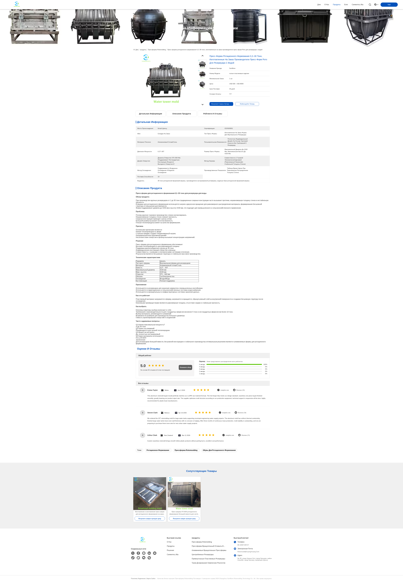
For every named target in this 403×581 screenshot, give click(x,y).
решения (170, 550)
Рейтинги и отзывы (212, 114)
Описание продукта (181, 114)
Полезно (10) (240, 390)
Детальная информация (150, 114)
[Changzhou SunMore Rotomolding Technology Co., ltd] (16, 4)
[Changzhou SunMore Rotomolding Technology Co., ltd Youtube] (155, 553)
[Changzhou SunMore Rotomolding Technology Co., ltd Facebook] (138, 553)
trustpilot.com (224, 390)
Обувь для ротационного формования (219, 450)
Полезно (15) (245, 435)
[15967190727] (149, 558)
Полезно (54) (242, 412)
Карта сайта (151, 578)
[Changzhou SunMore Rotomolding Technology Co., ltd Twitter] (133, 553)
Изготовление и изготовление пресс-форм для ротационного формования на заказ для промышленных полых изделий (149, 513)
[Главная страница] (142, 543)
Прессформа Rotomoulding (186, 450)
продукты (337, 4)
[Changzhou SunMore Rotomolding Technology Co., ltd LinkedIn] (149, 553)
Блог (346, 4)
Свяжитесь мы (357, 4)
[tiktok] (133, 558)
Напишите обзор (185, 367)
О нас (326, 4)
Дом (319, 4)
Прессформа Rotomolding (157, 49)
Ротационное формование (158, 450)
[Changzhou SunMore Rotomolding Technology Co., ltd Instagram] (144, 553)
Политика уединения (138, 578)
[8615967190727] (138, 558)
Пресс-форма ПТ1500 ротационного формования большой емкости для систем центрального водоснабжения (184, 513)
